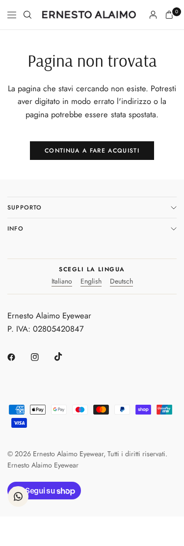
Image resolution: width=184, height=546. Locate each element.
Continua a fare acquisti (92, 150)
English (91, 282)
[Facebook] (18, 357)
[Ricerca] (27, 15)
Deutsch (121, 282)
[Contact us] (18, 496)
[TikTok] (65, 356)
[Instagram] (42, 357)
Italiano (62, 282)
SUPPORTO (24, 207)
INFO (15, 228)
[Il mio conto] (153, 15)
